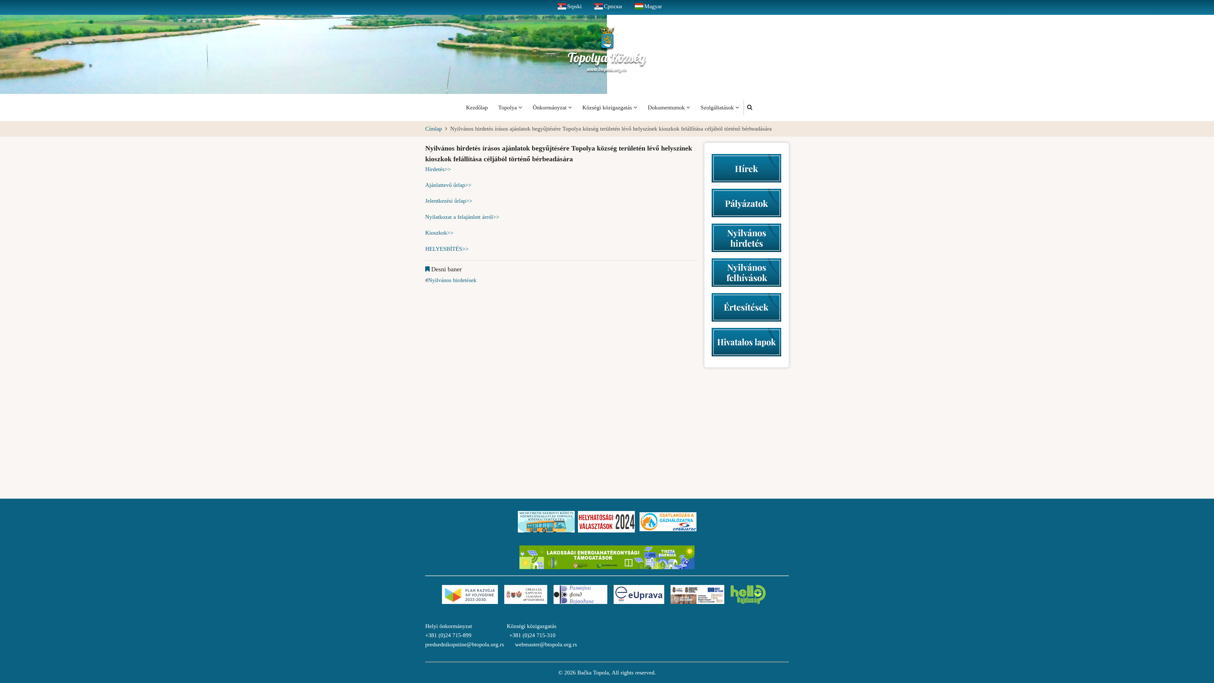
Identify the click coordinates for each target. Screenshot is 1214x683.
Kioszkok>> (439, 233)
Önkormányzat (550, 107)
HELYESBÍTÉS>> (447, 249)
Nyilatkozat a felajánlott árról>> (462, 217)
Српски (613, 6)
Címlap (433, 129)
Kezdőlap (477, 107)
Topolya (508, 107)
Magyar (653, 6)
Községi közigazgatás (608, 107)
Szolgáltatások (718, 107)
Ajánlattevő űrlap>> (448, 185)
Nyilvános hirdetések (452, 280)
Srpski (574, 6)
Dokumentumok (667, 107)
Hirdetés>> (438, 169)
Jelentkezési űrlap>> (448, 201)
